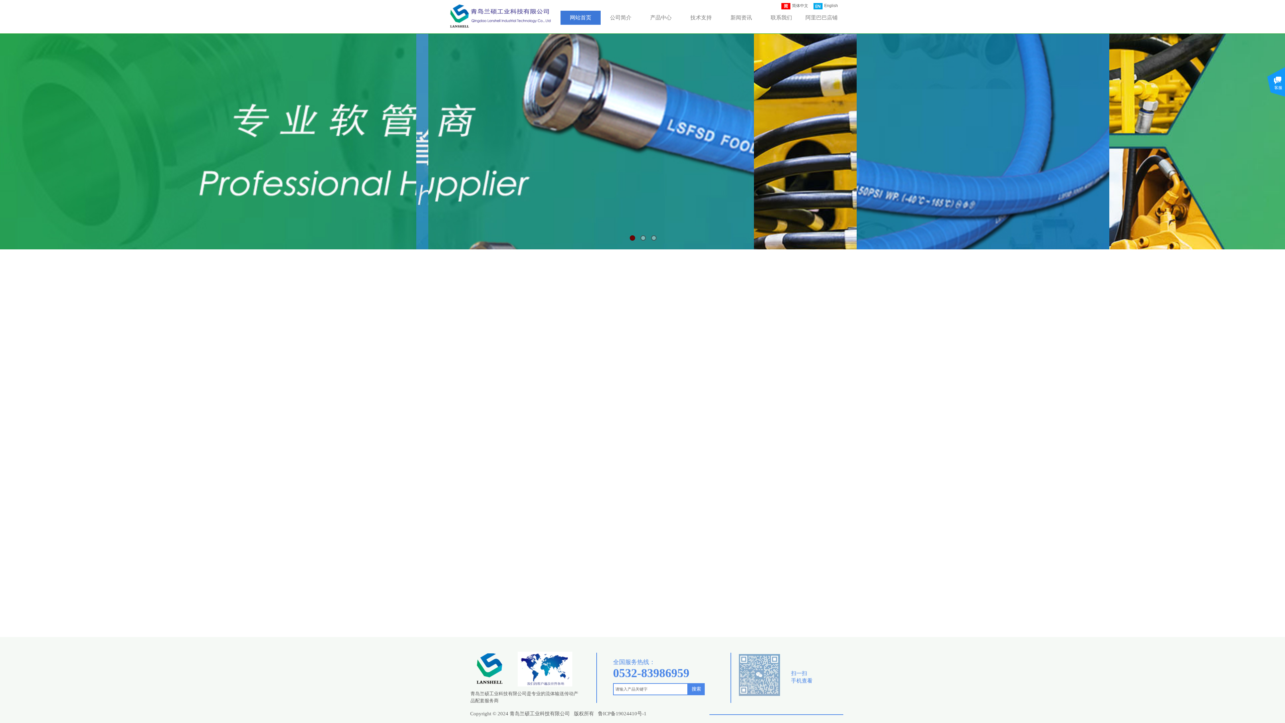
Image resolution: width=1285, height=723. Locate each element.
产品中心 (661, 17)
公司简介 (620, 17)
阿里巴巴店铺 (821, 17)
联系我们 (781, 17)
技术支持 (701, 17)
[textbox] (650, 689)
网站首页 (580, 17)
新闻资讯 (741, 17)
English (831, 5)
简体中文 (800, 5)
